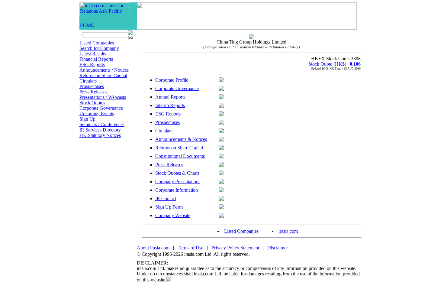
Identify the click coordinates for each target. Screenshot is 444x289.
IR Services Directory (100, 129)
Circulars (88, 80)
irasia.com (288, 231)
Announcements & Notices (181, 139)
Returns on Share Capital (103, 75)
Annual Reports (170, 96)
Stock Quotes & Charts (177, 173)
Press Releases (93, 91)
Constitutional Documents (180, 156)
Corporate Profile (171, 80)
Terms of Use (190, 247)
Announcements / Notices (104, 70)
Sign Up (87, 119)
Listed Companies (96, 42)
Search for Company (99, 48)
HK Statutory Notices (100, 135)
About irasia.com (153, 247)
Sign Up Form (169, 206)
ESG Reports (92, 64)
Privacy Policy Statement (235, 247)
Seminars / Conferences (101, 124)
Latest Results (92, 53)
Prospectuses (91, 86)
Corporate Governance (101, 108)
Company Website (172, 215)
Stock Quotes (92, 102)
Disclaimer (277, 247)
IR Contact (165, 198)
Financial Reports (96, 59)
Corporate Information (176, 190)
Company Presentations (177, 181)
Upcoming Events (96, 113)
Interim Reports (170, 105)
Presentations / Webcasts (102, 97)
